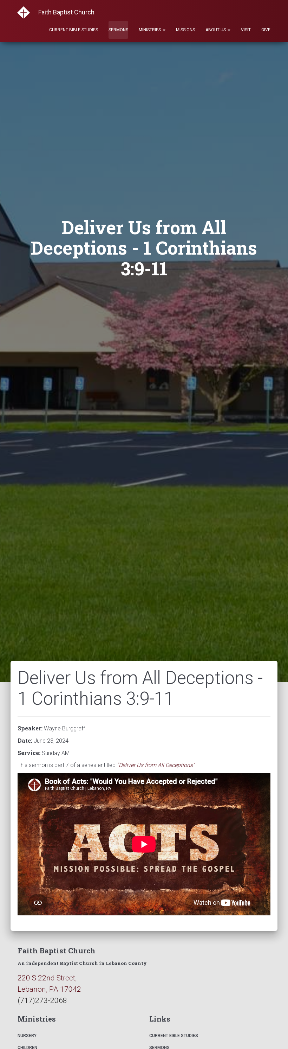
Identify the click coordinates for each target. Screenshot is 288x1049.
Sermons (118, 29)
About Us (216, 29)
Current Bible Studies (73, 29)
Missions (185, 29)
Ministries (150, 29)
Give (265, 29)
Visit (246, 29)
